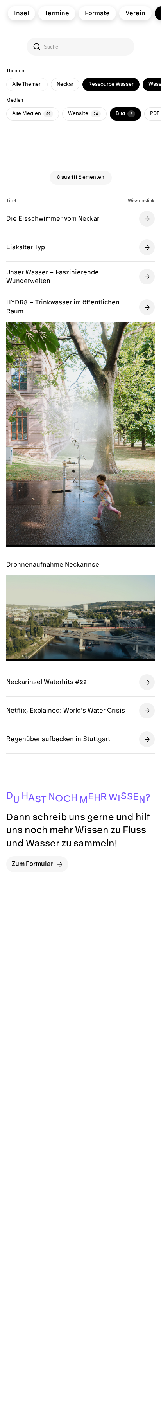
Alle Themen (27, 84)
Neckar (65, 84)
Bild (124, 113)
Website (83, 113)
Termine (57, 13)
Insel (21, 13)
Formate (97, 13)
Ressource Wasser (111, 84)
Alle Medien (31, 113)
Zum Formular (32, 864)
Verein (135, 13)
